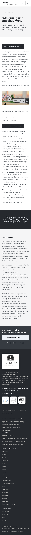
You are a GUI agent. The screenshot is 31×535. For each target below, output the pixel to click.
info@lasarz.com (9, 393)
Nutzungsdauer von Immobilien (11, 427)
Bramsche (5, 478)
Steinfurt (4, 472)
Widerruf (4, 517)
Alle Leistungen (6, 430)
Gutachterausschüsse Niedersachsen (13, 441)
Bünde (4, 457)
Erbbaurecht (5, 416)
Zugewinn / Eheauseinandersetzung (13, 422)
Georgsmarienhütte (8, 483)
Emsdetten (5, 469)
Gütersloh (5, 475)
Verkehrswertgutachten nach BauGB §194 (14, 410)
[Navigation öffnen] (23, 3)
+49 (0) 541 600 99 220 (27, 3)
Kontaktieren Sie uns (11, 46)
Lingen (4, 466)
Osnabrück (5, 451)
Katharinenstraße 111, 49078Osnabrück (16, 388)
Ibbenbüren (5, 460)
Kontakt (4, 520)
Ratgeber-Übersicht (8, 435)
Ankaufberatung (7, 413)
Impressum (5, 511)
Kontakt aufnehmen (14, 338)
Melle (3, 463)
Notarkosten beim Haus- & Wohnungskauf (15, 438)
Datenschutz (6, 514)
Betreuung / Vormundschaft (10, 424)
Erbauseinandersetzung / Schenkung (13, 419)
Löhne (3, 486)
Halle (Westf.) (6, 489)
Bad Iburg (5, 495)
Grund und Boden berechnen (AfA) (12, 444)
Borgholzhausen (6, 481)
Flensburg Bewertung (8, 504)
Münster (4, 454)
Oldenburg (5, 498)
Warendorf (5, 492)
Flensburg (5, 501)
